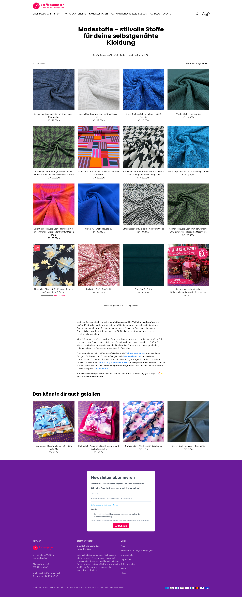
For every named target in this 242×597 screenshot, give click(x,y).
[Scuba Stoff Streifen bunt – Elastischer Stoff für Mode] (98, 147)
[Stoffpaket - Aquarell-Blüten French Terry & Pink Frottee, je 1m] (98, 421)
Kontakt (124, 568)
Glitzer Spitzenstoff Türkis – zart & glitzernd (188, 171)
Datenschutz (127, 555)
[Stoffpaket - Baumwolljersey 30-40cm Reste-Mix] (53, 421)
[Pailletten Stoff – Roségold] (98, 265)
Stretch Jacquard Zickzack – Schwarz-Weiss (143, 228)
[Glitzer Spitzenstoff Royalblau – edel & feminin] (143, 89)
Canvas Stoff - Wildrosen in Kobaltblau (143, 446)
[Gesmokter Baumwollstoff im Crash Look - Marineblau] (53, 89)
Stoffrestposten (54, 587)
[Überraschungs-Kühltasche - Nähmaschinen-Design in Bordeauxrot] (188, 265)
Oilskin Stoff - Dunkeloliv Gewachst (188, 446)
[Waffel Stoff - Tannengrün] (188, 89)
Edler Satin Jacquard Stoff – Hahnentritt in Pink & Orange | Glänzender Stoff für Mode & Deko (53, 231)
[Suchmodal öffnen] (197, 13)
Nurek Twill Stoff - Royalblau (98, 228)
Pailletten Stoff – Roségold (98, 289)
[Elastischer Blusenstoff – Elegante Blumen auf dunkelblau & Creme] (53, 265)
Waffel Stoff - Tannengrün (188, 114)
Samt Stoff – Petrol (143, 289)
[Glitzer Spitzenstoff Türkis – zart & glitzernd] (188, 147)
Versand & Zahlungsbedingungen (137, 550)
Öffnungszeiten (128, 564)
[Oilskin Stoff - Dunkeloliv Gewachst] (188, 421)
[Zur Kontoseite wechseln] (202, 13)
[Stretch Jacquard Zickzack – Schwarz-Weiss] (143, 204)
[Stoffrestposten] (48, 6)
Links (123, 573)
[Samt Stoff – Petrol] (143, 265)
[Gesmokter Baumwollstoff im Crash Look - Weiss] (98, 89)
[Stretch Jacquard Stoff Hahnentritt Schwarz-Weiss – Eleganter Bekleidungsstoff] (143, 147)
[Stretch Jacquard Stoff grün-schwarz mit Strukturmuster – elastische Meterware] (188, 204)
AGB (123, 546)
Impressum (126, 559)
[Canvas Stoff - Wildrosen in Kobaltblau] (143, 421)
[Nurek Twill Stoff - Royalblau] (98, 204)
